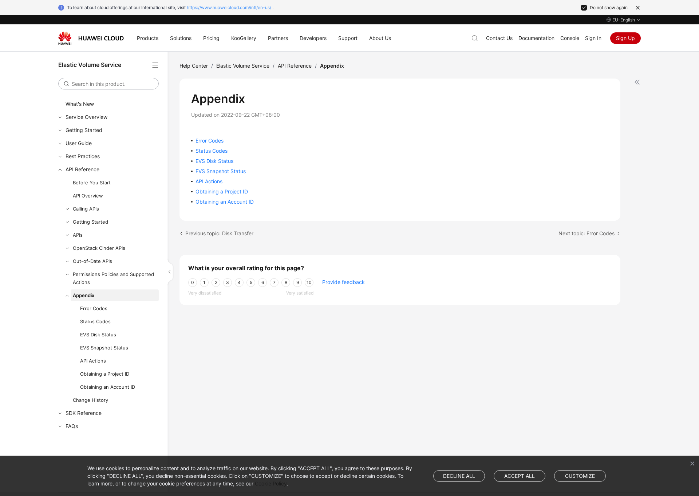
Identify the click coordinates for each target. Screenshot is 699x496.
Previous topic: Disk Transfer (219, 233)
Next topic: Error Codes (586, 233)
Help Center (193, 66)
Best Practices (83, 156)
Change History (90, 400)
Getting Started (84, 130)
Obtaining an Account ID (107, 387)
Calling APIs (86, 209)
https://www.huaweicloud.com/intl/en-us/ (229, 7)
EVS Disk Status (98, 334)
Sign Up (625, 38)
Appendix (83, 295)
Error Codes (93, 308)
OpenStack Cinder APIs (99, 248)
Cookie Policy (271, 483)
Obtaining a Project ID (104, 374)
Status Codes (95, 321)
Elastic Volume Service (242, 66)
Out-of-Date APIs (92, 261)
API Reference (82, 169)
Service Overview (86, 117)
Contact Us (499, 38)
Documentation (536, 38)
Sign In (593, 38)
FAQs (72, 426)
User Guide (79, 143)
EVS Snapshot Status (104, 348)
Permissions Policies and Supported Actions (113, 278)
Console (569, 38)
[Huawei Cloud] (91, 38)
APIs (78, 235)
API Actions (93, 361)
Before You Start (92, 182)
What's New (80, 104)
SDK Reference (84, 413)
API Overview (88, 196)
